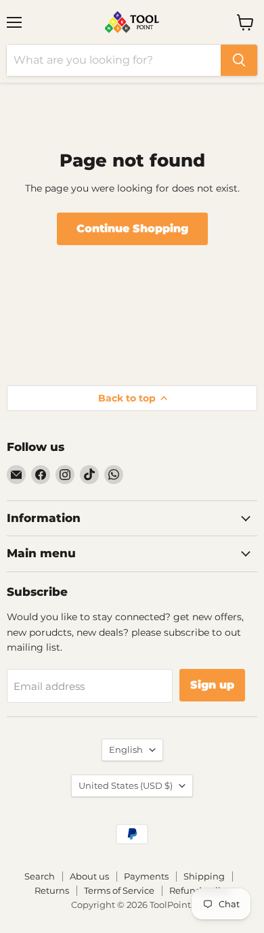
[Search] (239, 60)
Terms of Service (119, 890)
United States (126, 785)
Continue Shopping (132, 228)
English (126, 749)
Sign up (212, 684)
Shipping (204, 876)
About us (89, 876)
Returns (52, 890)
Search (39, 876)
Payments (146, 876)
